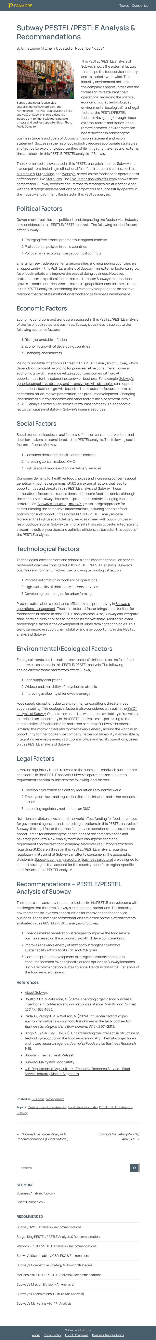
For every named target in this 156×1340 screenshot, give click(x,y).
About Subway (36, 992)
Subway (22, 1113)
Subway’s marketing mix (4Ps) (61, 503)
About (36, 1335)
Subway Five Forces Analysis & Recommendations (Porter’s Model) (43, 1136)
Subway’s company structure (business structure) (74, 859)
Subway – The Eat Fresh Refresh (49, 1055)
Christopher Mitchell (37, 48)
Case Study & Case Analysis (47, 1107)
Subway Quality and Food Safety (49, 1062)
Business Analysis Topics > (36, 1193)
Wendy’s (69, 173)
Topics (124, 5)
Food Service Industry (83, 1107)
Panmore (23, 5)
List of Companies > (31, 1202)
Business (38, 1099)
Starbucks (54, 179)
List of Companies (76, 1335)
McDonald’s (26, 173)
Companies (140, 5)
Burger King (45, 173)
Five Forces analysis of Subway (93, 179)
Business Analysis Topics (108, 1335)
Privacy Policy (52, 1335)
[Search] (134, 1168)
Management (55, 1099)
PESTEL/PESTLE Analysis (116, 1107)
